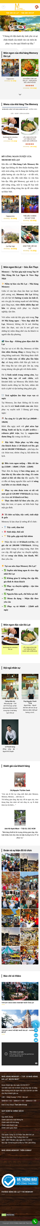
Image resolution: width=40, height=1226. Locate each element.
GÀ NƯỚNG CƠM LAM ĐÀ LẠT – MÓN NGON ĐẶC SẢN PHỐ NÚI (30, 80)
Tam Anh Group (21, 1105)
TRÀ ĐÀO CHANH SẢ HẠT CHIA (29, 217)
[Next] (38, 76)
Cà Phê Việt (10, 246)
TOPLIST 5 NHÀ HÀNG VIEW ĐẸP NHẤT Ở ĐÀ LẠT (18, 1003)
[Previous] (1, 76)
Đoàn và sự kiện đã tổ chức (18, 850)
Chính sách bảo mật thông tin (12, 1120)
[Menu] (3, 7)
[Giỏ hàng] (36, 7)
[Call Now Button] (35, 1221)
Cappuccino (10, 79)
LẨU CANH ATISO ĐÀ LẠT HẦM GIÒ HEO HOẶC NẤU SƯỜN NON (30, 139)
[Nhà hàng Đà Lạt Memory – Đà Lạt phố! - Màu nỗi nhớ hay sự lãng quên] (20, 7)
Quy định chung (7, 1117)
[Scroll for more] (20, 94)
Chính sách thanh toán (10, 1125)
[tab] (15, 109)
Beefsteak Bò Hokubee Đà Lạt (10, 138)
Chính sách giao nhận (9, 1128)
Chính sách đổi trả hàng (10, 1122)
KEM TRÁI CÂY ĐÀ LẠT (30, 247)
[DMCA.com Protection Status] (8, 1215)
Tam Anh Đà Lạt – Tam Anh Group (20, 13)
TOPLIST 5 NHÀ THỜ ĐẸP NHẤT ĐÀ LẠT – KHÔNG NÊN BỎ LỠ (20, 1031)
